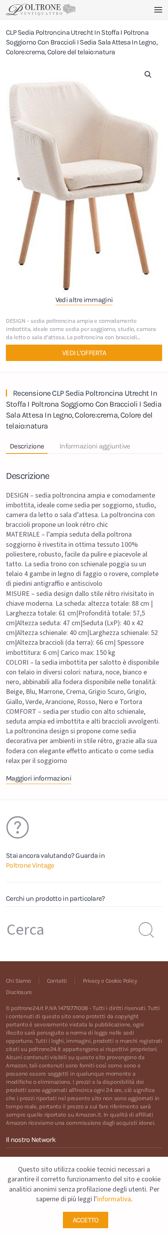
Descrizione (27, 446)
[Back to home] (40, 10)
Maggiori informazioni (38, 778)
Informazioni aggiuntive (94, 446)
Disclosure (19, 992)
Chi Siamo (18, 980)
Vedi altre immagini (84, 299)
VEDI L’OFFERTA (84, 353)
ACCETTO (86, 1220)
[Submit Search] (146, 930)
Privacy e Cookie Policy (110, 980)
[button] (158, 10)
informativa (114, 1199)
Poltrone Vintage (30, 865)
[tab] (91, 446)
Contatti (57, 980)
